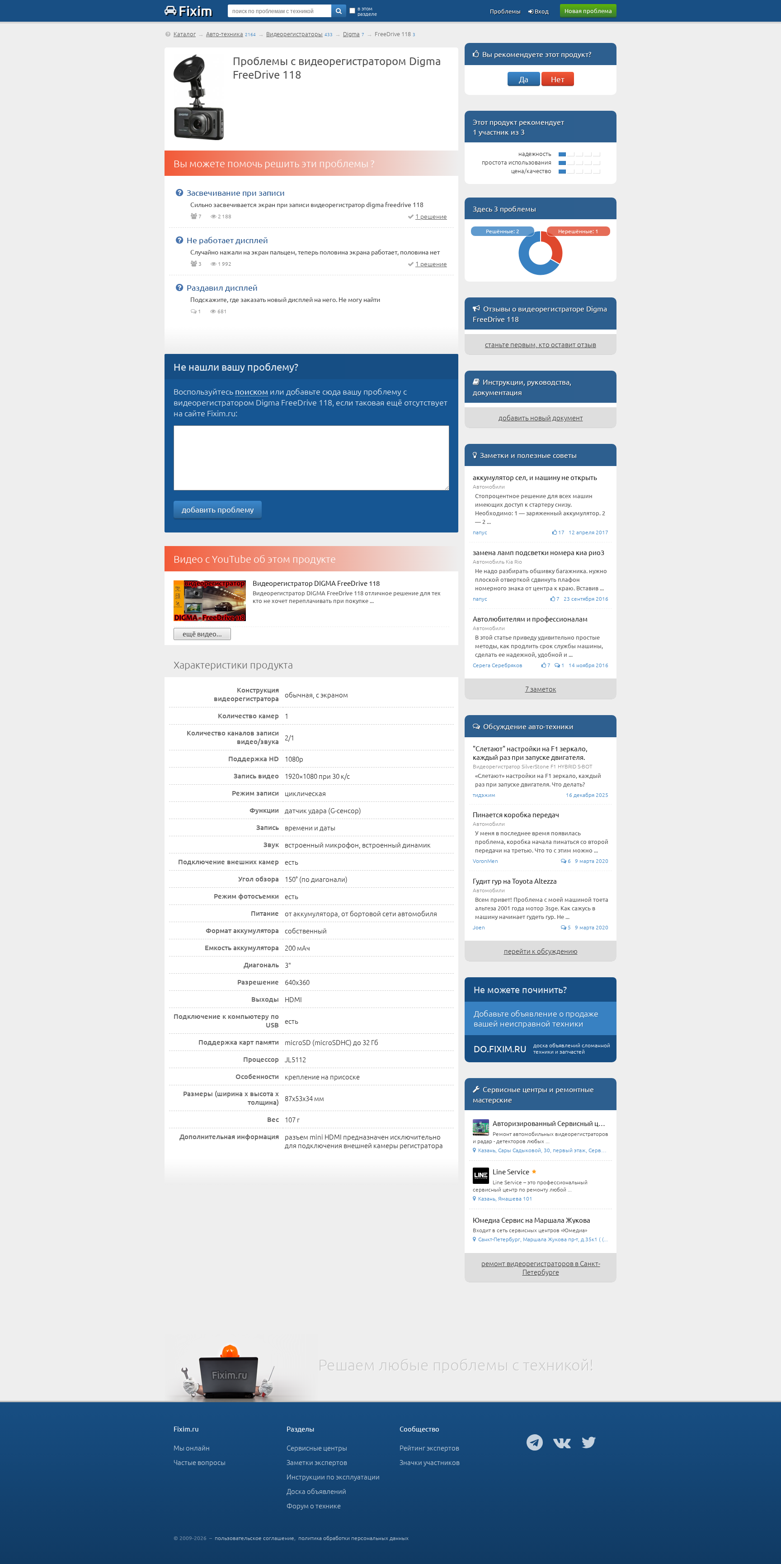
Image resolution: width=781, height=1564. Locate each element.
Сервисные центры (317, 1447)
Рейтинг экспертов (429, 1447)
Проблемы (505, 11)
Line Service (511, 1171)
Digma (351, 33)
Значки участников (430, 1462)
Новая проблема (588, 10)
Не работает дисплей (227, 240)
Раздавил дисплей (222, 287)
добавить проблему (218, 509)
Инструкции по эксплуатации (333, 1476)
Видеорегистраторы (294, 33)
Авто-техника (224, 33)
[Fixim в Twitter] (588, 1441)
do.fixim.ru (500, 1048)
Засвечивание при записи (236, 192)
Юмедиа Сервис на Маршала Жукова (531, 1219)
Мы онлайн (192, 1447)
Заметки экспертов (317, 1462)
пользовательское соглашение (254, 1537)
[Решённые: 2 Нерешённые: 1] (540, 277)
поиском (251, 391)
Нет (558, 79)
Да (523, 79)
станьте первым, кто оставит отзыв (540, 344)
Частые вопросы (200, 1462)
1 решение (431, 216)
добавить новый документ (541, 417)
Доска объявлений (316, 1491)
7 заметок (540, 688)
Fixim (195, 10)
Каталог (185, 33)
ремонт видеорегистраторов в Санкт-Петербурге (540, 1267)
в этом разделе (367, 10)
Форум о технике (314, 1505)
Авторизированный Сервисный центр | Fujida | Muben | (579, 1123)
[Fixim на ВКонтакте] (562, 1441)
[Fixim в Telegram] (535, 1441)
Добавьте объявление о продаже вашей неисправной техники (536, 1018)
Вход (541, 11)
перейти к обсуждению (541, 951)
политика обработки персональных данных (353, 1537)
